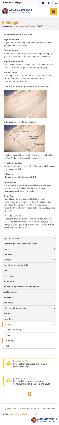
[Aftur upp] (29, 394)
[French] (49, 3)
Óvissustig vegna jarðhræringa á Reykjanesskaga (30, 365)
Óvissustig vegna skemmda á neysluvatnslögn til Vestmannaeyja (31, 382)
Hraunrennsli (9, 281)
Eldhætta (7, 254)
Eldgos (6, 249)
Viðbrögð (10, 340)
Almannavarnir (6, 3)
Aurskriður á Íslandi (12, 238)
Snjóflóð (8, 324)
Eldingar (7, 259)
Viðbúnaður (10, 346)
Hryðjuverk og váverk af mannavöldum (21, 286)
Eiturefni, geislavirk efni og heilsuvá (20, 243)
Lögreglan (18, 3)
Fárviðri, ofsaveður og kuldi (15, 265)
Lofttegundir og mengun (14, 308)
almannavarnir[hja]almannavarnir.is (24, 414)
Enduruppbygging (13, 329)
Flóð (5, 270)
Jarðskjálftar (9, 297)
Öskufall (7, 313)
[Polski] (56, 3)
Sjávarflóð (8, 319)
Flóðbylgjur (8, 276)
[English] (43, 3)
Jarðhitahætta (10, 292)
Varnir (8, 335)
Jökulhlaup (8, 302)
